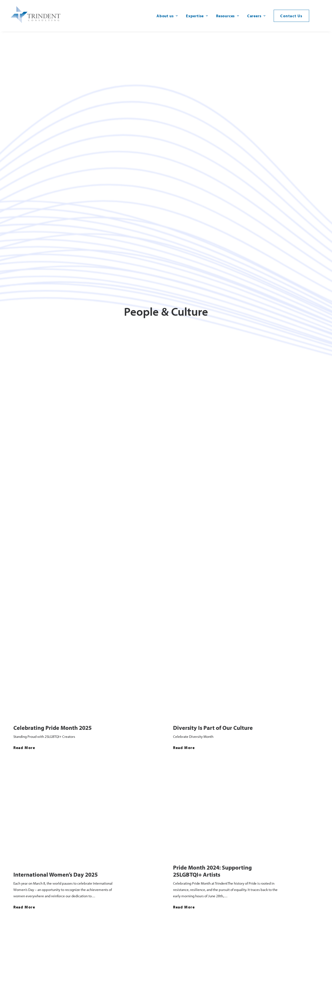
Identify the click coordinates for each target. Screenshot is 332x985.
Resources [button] (225, 15)
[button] (321, 16)
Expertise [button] (195, 15)
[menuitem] (167, 16)
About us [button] (165, 15)
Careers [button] (254, 15)
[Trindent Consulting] (37, 16)
